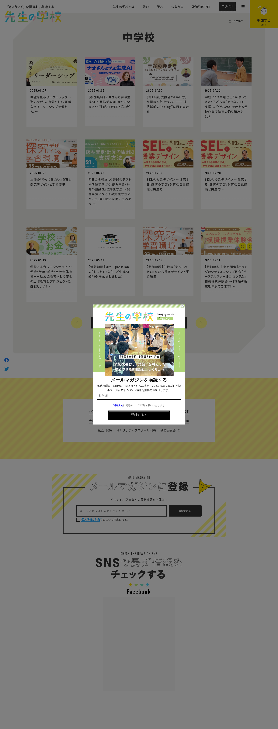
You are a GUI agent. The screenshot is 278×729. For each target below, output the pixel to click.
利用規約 (118, 405)
